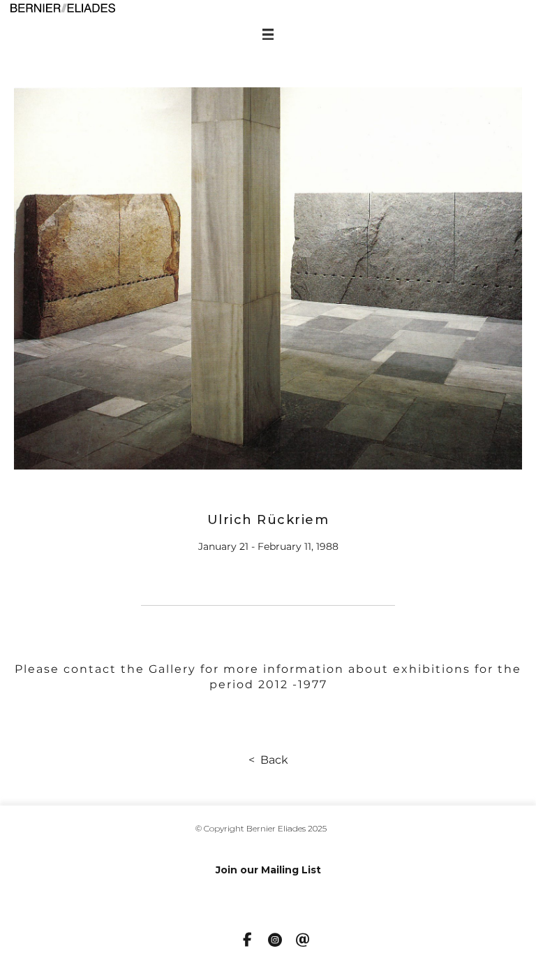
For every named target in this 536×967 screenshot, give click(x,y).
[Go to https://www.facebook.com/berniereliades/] (247, 940)
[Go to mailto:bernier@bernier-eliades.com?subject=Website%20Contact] (303, 941)
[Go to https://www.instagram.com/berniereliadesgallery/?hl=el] (275, 941)
